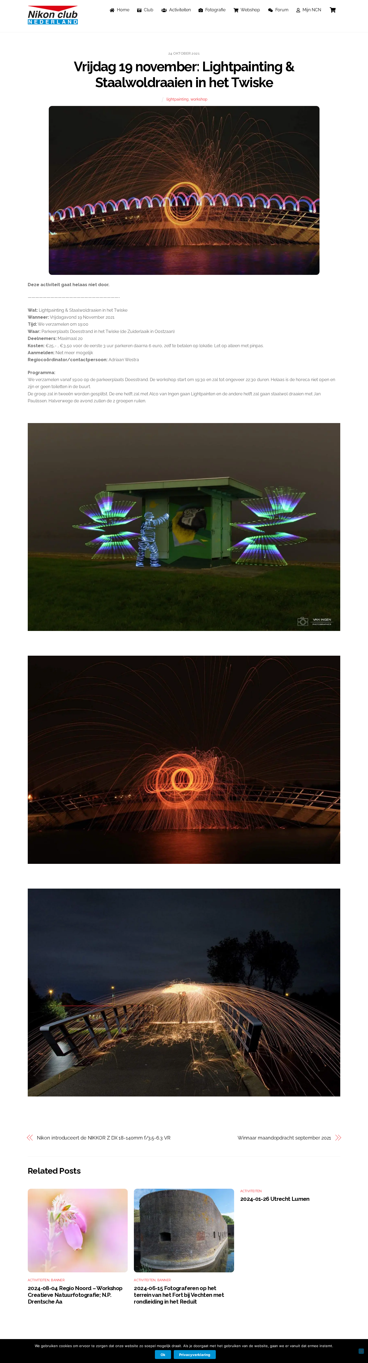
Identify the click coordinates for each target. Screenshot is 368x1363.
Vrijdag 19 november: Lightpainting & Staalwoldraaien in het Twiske (184, 75)
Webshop (250, 9)
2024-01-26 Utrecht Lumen (275, 1198)
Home (122, 9)
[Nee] (361, 1351)
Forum (281, 9)
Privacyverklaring (194, 1355)
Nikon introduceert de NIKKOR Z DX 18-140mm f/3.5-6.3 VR (104, 1138)
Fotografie (214, 9)
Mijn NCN (311, 9)
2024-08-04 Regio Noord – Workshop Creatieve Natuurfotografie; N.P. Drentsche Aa (75, 1295)
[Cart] (332, 10)
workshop (198, 99)
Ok (163, 1355)
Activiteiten (179, 9)
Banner (57, 1280)
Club (148, 9)
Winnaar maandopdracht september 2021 (284, 1138)
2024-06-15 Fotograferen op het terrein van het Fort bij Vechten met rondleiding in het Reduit (179, 1295)
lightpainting (177, 99)
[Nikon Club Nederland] (53, 21)
